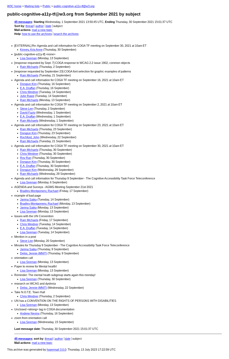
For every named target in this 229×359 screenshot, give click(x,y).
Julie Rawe (27, 95)
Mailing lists (32, 6)
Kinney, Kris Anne (31, 49)
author (40, 26)
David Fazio (27, 112)
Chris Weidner (29, 92)
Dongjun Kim (28, 84)
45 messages (23, 21)
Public (47, 6)
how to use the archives (37, 33)
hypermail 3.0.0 (56, 349)
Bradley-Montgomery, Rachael (39, 190)
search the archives (66, 33)
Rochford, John (29, 137)
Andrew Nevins (30, 313)
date (48, 26)
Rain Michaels (29, 66)
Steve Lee (26, 108)
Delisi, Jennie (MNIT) (33, 253)
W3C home (14, 6)
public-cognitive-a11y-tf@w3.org (74, 6)
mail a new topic (42, 29)
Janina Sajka (28, 199)
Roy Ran (25, 157)
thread (30, 26)
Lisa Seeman (28, 58)
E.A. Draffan (27, 88)
